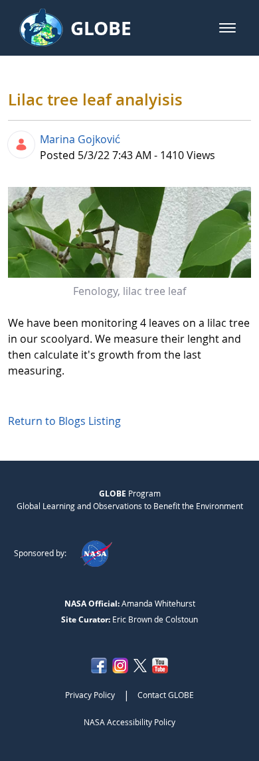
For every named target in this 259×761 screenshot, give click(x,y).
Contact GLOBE (165, 694)
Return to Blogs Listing (64, 421)
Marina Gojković (80, 139)
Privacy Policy (90, 694)
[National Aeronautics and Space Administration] (96, 553)
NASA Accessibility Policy (129, 722)
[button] (227, 27)
